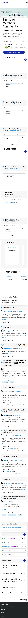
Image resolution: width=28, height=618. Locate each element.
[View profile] (2, 311)
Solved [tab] (13, 302)
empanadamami (10, 202)
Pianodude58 (9, 448)
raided (5, 391)
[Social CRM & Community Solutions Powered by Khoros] (23, 599)
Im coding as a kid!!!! (9, 307)
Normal (5, 479)
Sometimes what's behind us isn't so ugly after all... (11, 580)
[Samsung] (4, 2)
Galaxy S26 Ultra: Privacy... (13, 102)
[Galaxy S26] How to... (12, 220)
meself (7, 402)
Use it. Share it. (13, 76)
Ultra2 (12, 382)
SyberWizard (7, 369)
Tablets (20, 311)
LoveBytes (7, 483)
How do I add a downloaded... (9, 193)
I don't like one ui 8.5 (9, 387)
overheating (5, 382)
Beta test (6, 327)
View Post (4, 319)
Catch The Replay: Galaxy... (13, 129)
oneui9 (19, 515)
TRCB (5, 415)
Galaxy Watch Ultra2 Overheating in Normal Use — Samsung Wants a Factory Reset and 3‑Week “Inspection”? (14, 363)
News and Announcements (15, 103)
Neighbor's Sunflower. (9, 573)
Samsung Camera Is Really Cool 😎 (14, 345)
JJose (5, 460)
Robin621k (8, 471)
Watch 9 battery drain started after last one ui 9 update (14, 497)
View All (13, 144)
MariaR (8, 175)
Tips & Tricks (11, 250)
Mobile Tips (12, 221)
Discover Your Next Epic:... (13, 75)
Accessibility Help (6, 604)
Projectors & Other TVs (15, 196)
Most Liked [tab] (14, 300)
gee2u (5, 435)
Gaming (10, 279)
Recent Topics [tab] (5, 300)
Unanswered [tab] (5, 302)
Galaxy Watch (22, 331)
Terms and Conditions (7, 607)
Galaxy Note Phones (14, 168)
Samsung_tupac (8, 331)
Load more (13, 521)
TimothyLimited (8, 311)
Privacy (3, 609)
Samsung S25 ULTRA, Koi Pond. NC (10, 566)
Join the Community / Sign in (14, 52)
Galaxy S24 (18, 391)
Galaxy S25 (20, 483)
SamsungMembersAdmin (11, 83)
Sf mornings (6, 593)
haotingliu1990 (8, 501)
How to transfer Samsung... (13, 167)
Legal (2, 612)
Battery (4, 515)
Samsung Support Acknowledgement (11, 527)
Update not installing (10, 456)
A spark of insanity (8, 587)
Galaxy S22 (18, 435)
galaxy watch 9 (12, 515)
